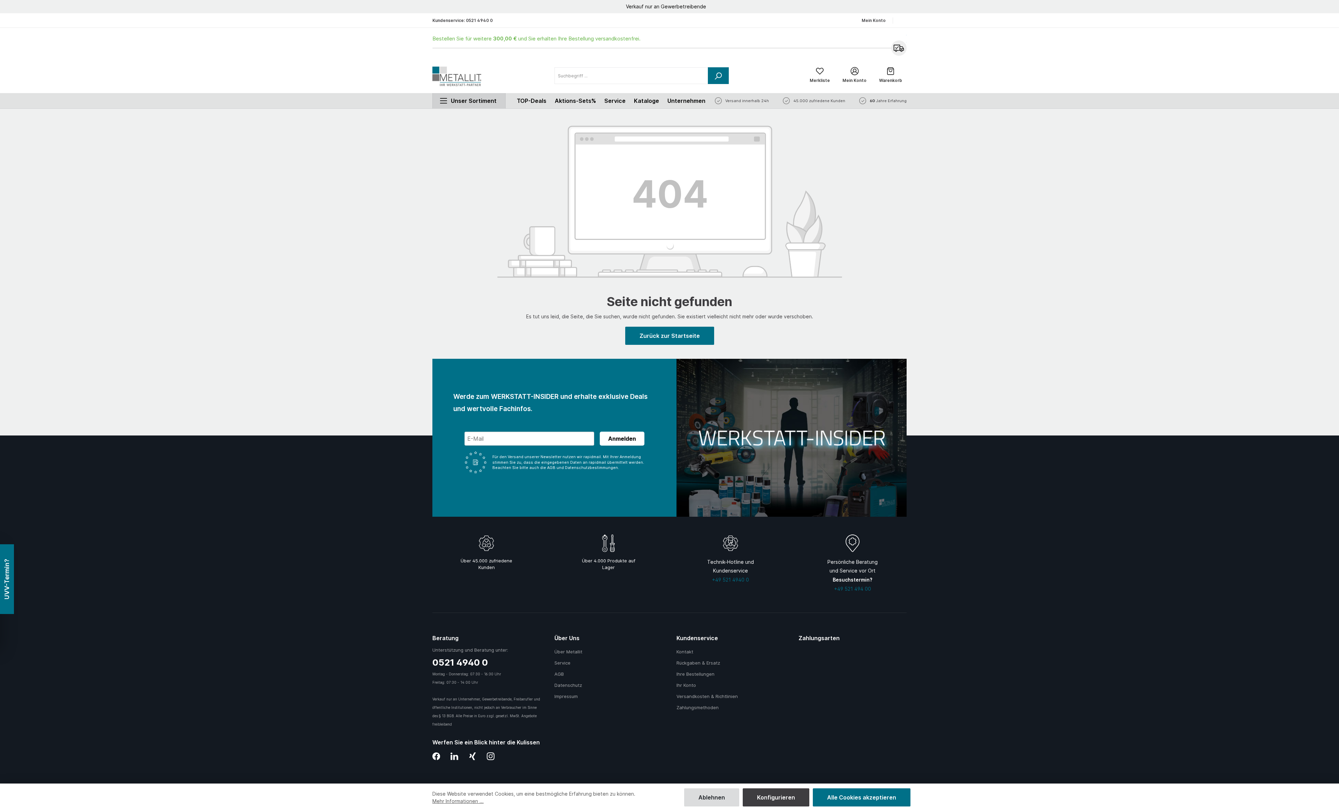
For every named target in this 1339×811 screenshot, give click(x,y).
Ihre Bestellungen (695, 674)
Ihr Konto (686, 685)
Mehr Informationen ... (458, 801)
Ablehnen (711, 797)
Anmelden (622, 438)
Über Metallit (568, 651)
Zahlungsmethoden (697, 707)
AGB (559, 674)
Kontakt (684, 651)
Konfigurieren (776, 797)
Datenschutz (568, 685)
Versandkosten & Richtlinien (707, 696)
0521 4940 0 (479, 20)
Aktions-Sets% (575, 100)
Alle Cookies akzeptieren (861, 797)
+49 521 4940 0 (730, 580)
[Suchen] (718, 75)
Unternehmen (686, 100)
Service (615, 100)
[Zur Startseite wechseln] (456, 76)
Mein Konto (874, 20)
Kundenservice (697, 638)
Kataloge (646, 100)
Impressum (566, 696)
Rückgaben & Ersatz (698, 663)
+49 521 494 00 (852, 589)
